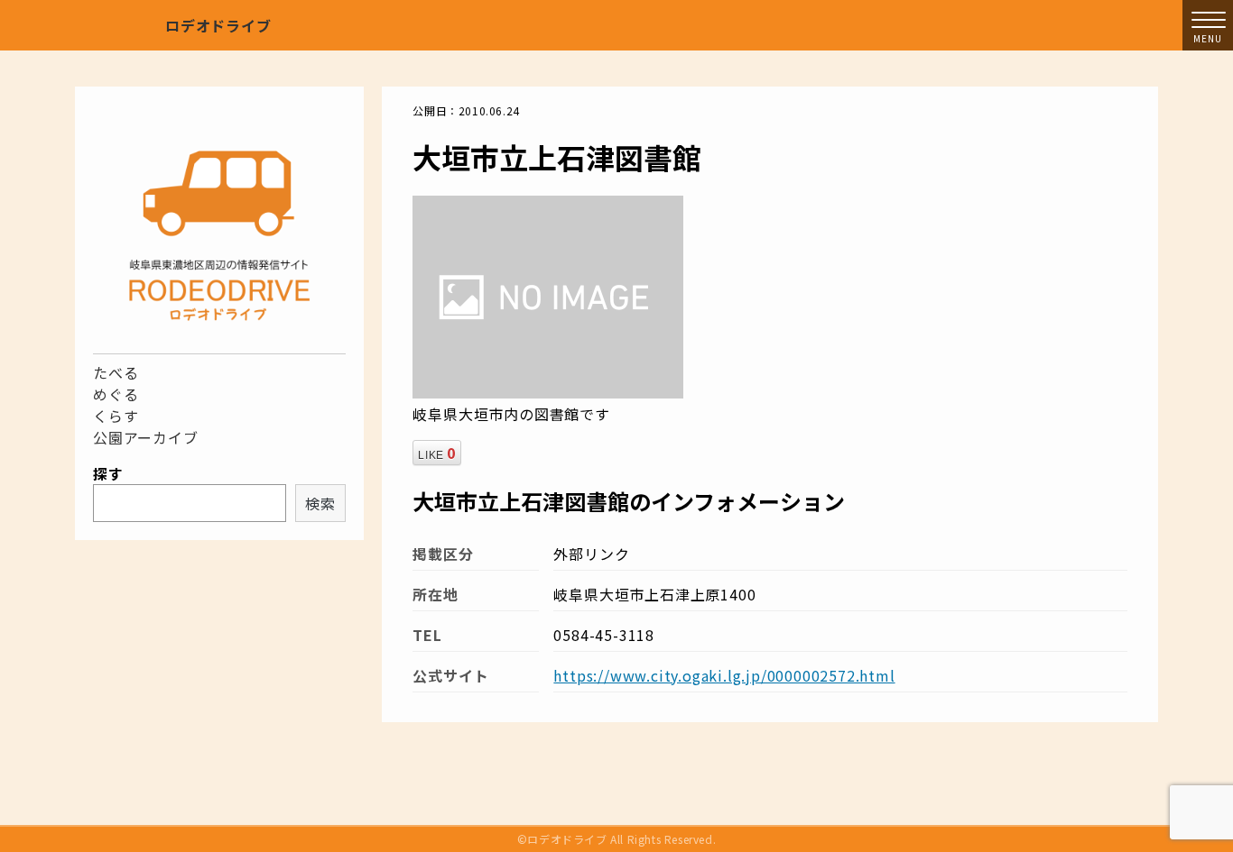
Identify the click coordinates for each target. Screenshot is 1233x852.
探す (108, 473)
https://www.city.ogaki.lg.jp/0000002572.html (724, 675)
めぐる (115, 394)
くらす (115, 415)
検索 (320, 503)
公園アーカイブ (146, 437)
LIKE (437, 452)
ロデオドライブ (218, 25)
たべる (115, 372)
